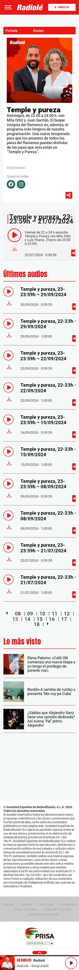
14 (27, 619)
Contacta (7, 904)
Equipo (38, 31)
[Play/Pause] (71, 963)
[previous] (7, 613)
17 (64, 619)
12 (67, 614)
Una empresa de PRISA (39, 933)
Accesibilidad (69, 904)
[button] (7, 7)
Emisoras (26, 904)
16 (52, 619)
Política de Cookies (25, 909)
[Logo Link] (30, 7)
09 (30, 614)
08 (18, 614)
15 (40, 619)
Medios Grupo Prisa (40, 943)
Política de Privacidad (57, 909)
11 (55, 614)
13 (15, 619)
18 (37, 624)
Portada (11, 31)
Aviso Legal (46, 904)
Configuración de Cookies (42, 914)
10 (42, 614)
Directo (63, 7)
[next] (47, 623)
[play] (14, 235)
